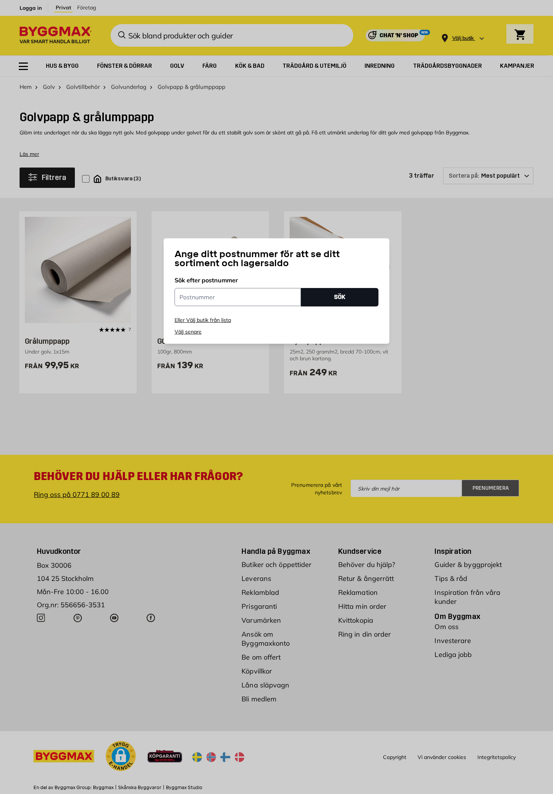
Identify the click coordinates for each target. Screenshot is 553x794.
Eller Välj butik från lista (203, 320)
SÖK (339, 296)
